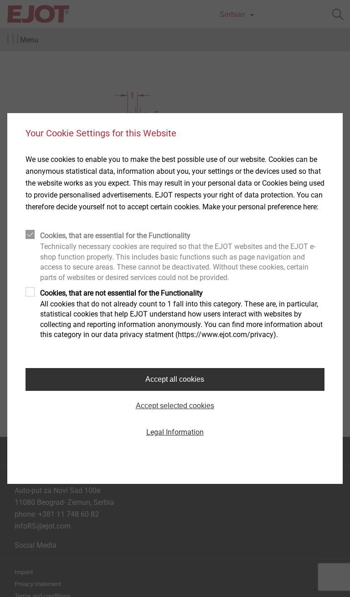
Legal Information (175, 432)
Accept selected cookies (175, 406)
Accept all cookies (174, 379)
